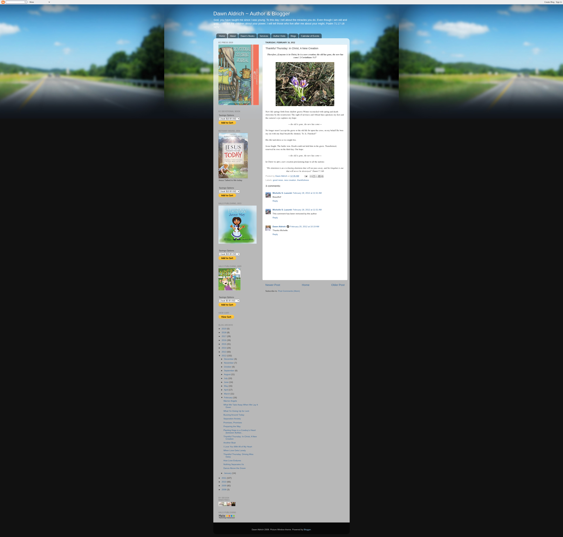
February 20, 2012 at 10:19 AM (304, 226)
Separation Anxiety (232, 419)
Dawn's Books (248, 36)
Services (264, 36)
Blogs (293, 36)
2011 (224, 478)
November (229, 363)
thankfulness (303, 180)
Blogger (307, 530)
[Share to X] (316, 176)
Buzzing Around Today (233, 415)
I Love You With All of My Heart (237, 447)
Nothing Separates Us (233, 464)
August (227, 374)
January (228, 473)
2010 (224, 482)
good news (278, 180)
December (229, 359)
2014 (224, 348)
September (229, 371)
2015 (224, 344)
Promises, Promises (232, 423)
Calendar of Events (310, 36)
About (233, 36)
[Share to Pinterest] (322, 176)
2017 (224, 336)
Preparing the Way (232, 426)
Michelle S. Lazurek (282, 193)
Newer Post (272, 284)
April (226, 390)
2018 (224, 332)
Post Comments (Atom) (289, 291)
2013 (224, 352)
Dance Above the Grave (234, 468)
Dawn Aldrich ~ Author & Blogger (251, 14)
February (228, 397)
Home (222, 36)
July (226, 378)
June (226, 382)
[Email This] (311, 176)
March (227, 394)
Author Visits (279, 36)
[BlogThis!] (313, 176)
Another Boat (229, 443)
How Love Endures (232, 460)
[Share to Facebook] (319, 176)
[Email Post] (306, 176)
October (228, 367)
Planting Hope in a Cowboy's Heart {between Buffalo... (239, 431)
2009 (224, 486)
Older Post (338, 284)
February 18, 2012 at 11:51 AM (307, 193)
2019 (224, 329)
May (226, 386)
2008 (224, 490)
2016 (224, 340)
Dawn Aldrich (279, 226)
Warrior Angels (230, 401)
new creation (290, 180)
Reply (275, 201)
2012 (224, 356)
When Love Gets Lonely (234, 450)
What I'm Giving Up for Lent (236, 411)
